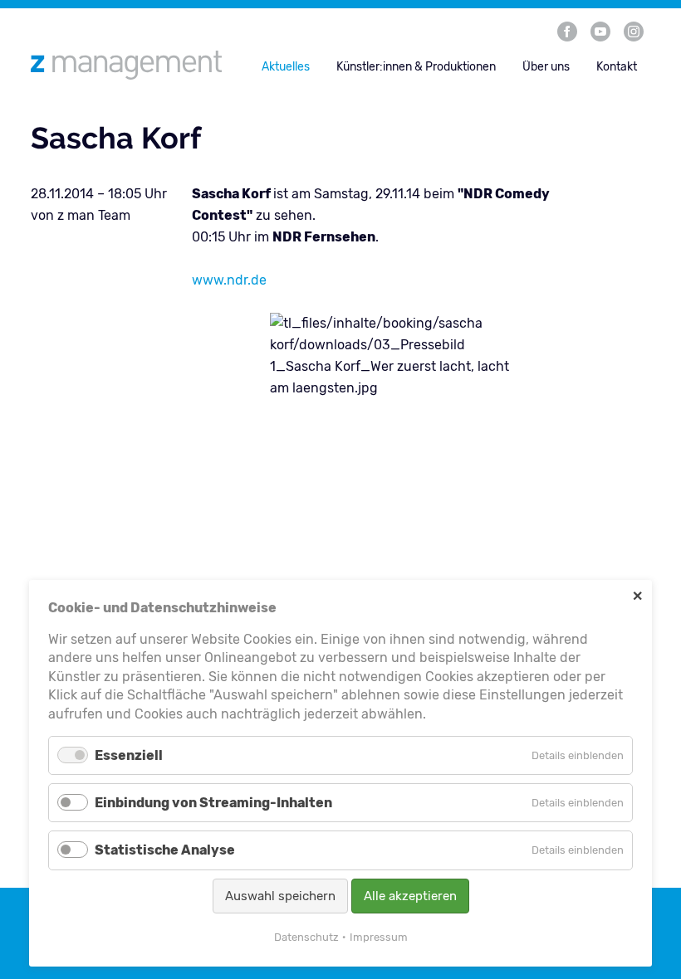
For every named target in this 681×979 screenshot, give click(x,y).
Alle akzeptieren (410, 896)
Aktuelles (286, 67)
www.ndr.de (229, 280)
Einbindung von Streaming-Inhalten (213, 803)
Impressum (379, 937)
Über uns (546, 67)
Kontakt (616, 67)
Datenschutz (306, 937)
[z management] (133, 65)
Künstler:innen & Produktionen (416, 67)
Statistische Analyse (165, 850)
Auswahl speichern (280, 896)
